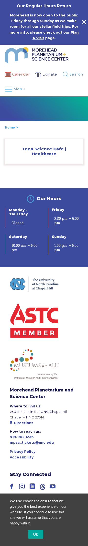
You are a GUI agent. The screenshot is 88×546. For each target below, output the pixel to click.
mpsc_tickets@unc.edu (32, 442)
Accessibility (21, 457)
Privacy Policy (22, 452)
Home (10, 127)
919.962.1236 (22, 437)
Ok (35, 534)
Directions (23, 423)
